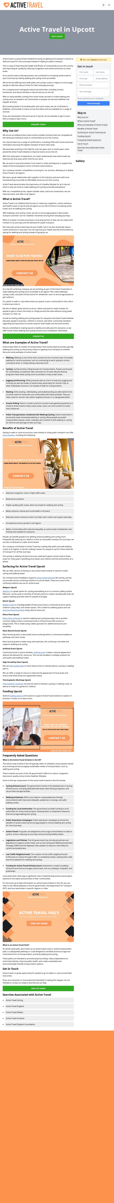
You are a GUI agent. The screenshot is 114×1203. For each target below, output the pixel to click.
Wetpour (6, 591)
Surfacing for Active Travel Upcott (91, 132)
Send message (93, 103)
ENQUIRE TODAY (38, 124)
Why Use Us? (82, 117)
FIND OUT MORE (38, 988)
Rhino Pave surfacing (11, 618)
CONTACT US (38, 336)
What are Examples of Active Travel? (92, 125)
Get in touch (57, 36)
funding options (16, 696)
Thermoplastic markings (13, 684)
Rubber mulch (9, 605)
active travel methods (46, 578)
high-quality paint (16, 666)
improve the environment (13, 610)
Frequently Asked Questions (89, 140)
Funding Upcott (84, 136)
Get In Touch (82, 144)
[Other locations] (103, 5)
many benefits (9, 435)
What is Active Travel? (86, 121)
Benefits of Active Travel (87, 128)
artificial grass (39, 652)
